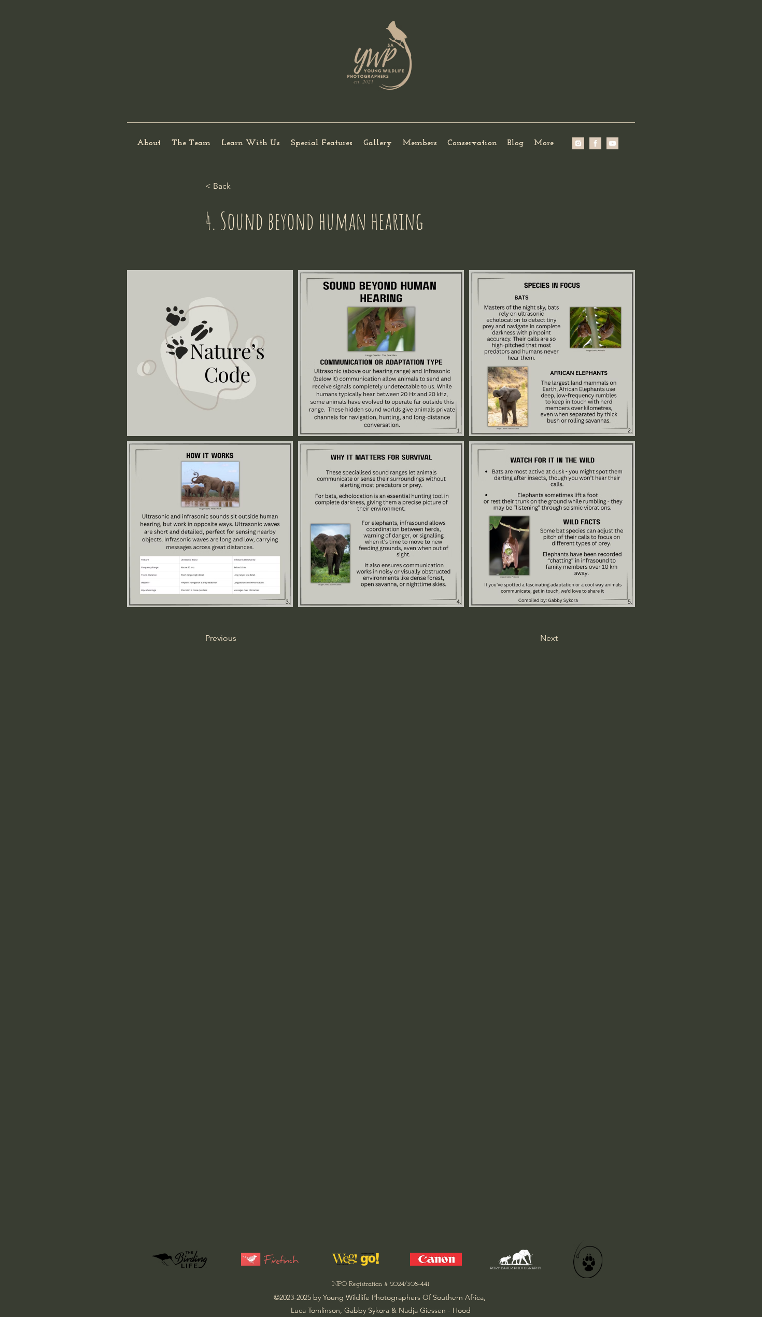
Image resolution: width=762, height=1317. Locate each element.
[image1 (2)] (595, 143)
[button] (191, 143)
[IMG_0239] (612, 143)
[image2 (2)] (578, 143)
